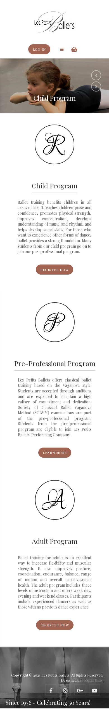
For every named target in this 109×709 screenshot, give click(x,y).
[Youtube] (94, 690)
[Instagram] (65, 690)
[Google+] (80, 690)
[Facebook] (50, 690)
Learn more (55, 452)
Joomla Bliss (92, 680)
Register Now (54, 269)
